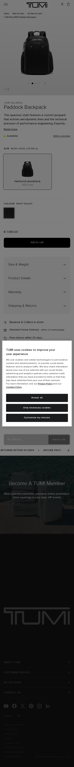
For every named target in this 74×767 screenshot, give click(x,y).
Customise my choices (37, 418)
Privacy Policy (45, 384)
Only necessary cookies (37, 408)
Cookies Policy (14, 387)
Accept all (37, 398)
